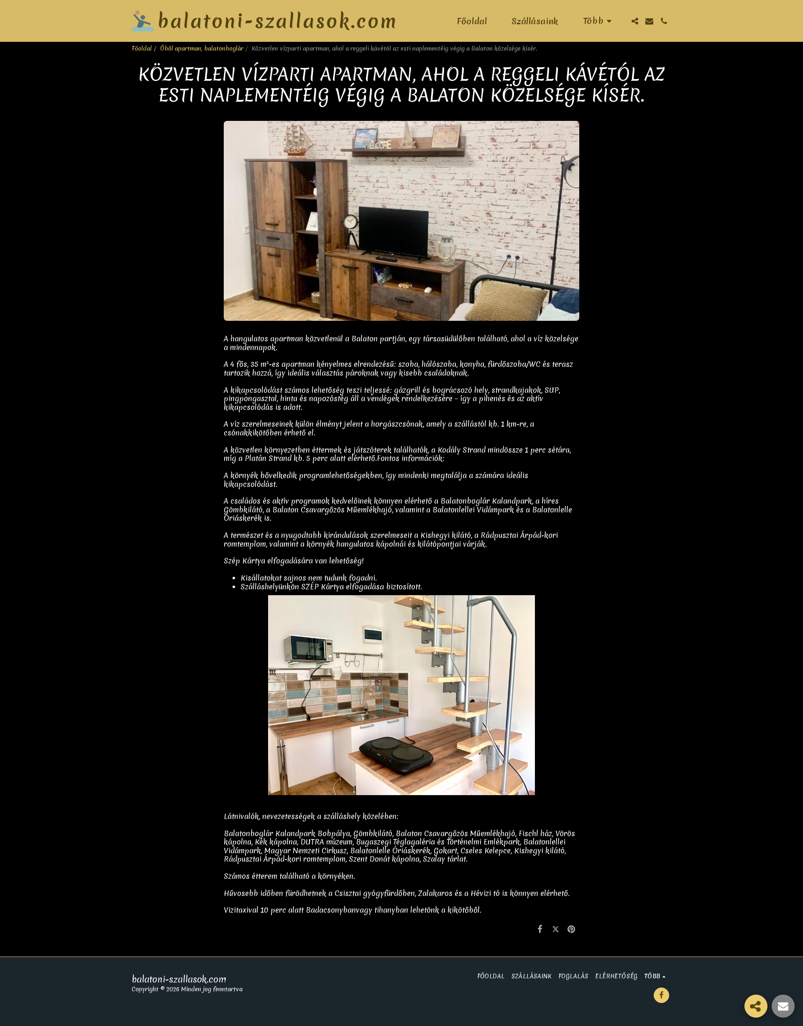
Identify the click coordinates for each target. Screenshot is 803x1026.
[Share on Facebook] (540, 928)
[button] (635, 21)
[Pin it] (571, 928)
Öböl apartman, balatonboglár (201, 48)
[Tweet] (555, 928)
